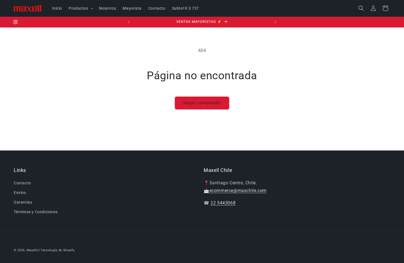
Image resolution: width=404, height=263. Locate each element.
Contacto (22, 183)
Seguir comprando (202, 102)
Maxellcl (33, 250)
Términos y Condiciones (35, 212)
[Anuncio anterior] (129, 22)
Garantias (23, 202)
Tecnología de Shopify (58, 250)
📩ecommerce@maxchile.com (235, 190)
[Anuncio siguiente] (275, 22)
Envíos (20, 192)
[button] (80, 8)
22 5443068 (223, 203)
